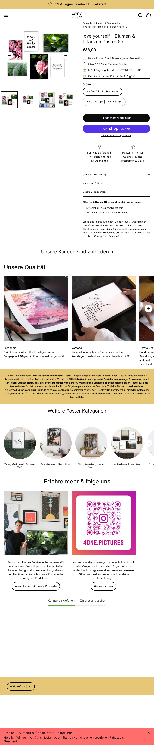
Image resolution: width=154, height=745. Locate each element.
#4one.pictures (103, 586)
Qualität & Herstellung (94, 174)
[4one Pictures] (77, 15)
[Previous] (9, 55)
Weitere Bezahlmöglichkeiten (116, 135)
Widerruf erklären (20, 686)
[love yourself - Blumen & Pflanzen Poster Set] (9, 99)
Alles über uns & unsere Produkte (36, 586)
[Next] (65, 55)
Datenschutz (11, 707)
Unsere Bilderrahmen (94, 191)
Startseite (88, 23)
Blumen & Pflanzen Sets (108, 23)
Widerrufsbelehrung (15, 702)
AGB (6, 697)
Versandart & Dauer (93, 183)
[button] (140, 15)
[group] (77, 4)
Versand (9, 713)
